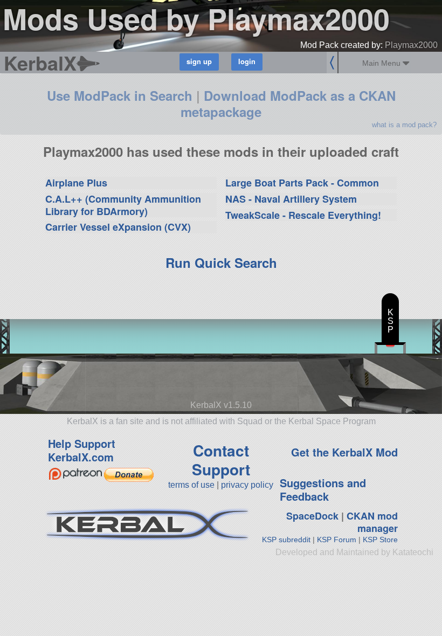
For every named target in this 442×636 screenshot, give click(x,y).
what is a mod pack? (404, 125)
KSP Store (380, 539)
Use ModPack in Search (119, 95)
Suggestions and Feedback (323, 489)
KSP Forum (336, 539)
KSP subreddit (286, 539)
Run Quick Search (221, 262)
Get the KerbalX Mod (344, 452)
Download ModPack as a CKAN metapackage (288, 103)
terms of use (191, 484)
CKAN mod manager (372, 522)
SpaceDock (312, 516)
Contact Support (221, 459)
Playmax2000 (411, 45)
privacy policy (247, 484)
